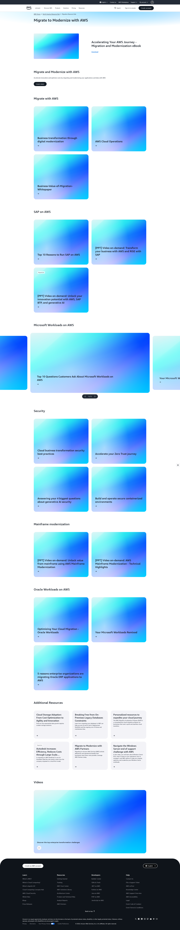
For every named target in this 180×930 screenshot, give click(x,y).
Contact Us (129, 879)
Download (95, 52)
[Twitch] (147, 919)
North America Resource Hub (51, 14)
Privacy (24, 923)
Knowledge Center (132, 890)
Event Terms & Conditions (134, 908)
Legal (128, 900)
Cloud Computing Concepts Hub (33, 890)
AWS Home (37, 14)
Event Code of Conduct (133, 904)
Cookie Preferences (63, 923)
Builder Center (96, 879)
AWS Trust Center (63, 886)
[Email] (157, 919)
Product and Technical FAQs (66, 897)
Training (59, 882)
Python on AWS (97, 890)
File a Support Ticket (133, 882)
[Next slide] (96, 396)
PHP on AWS (96, 897)
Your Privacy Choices (45, 923)
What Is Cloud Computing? (31, 882)
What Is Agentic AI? (28, 886)
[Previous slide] (84, 396)
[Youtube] (151, 919)
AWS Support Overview (133, 893)
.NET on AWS (96, 886)
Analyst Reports (62, 900)
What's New (26, 897)
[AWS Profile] (152, 2)
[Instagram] (145, 919)
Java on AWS (96, 893)
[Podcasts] (153, 919)
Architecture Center (63, 893)
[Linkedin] (141, 919)
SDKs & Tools (96, 882)
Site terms (33, 923)
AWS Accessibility (132, 897)
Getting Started (62, 879)
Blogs (24, 900)
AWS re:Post (130, 886)
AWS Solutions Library (64, 890)
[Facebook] (139, 919)
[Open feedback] (178, 465)
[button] (48, 8)
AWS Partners (61, 904)
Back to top (89, 911)
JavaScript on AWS (98, 900)
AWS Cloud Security (29, 893)
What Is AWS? (27, 879)
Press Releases (27, 904)
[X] (135, 919)
